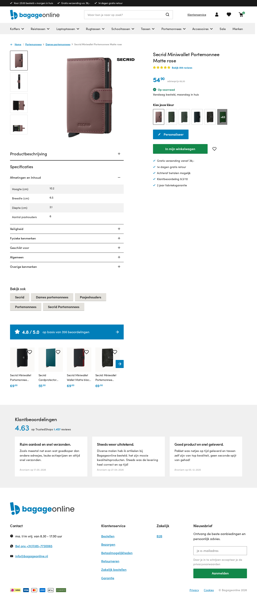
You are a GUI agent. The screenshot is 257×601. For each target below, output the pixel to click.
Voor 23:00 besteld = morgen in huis (33, 3)
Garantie (107, 578)
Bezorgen (108, 544)
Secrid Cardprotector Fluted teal (47, 377)
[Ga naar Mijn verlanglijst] (229, 14)
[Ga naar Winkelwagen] (241, 14)
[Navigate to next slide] (120, 364)
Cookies (209, 590)
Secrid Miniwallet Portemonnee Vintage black (105, 377)
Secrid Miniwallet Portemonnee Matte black (20, 377)
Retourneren (110, 561)
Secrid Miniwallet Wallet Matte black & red (79, 377)
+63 (223, 117)
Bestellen (107, 536)
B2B (159, 536)
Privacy (194, 590)
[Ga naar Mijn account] (217, 14)
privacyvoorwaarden (206, 564)
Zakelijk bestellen (113, 569)
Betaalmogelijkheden (117, 553)
